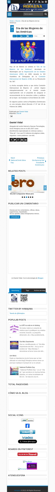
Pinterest (46, 2)
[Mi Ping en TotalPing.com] (32, 469)
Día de (19, 113)
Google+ (36, 2)
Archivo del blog (39, 290)
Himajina (17, 490)
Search (45, 14)
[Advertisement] (31, 149)
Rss (39, 2)
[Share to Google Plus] (17, 190)
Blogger (40, 278)
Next (10, 187)
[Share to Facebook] (12, 190)
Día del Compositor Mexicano (22, 194)
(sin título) (13, 356)
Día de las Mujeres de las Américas (29, 29)
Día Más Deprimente (27, 342)
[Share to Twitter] (15, 190)
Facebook (32, 2)
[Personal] (22, 469)
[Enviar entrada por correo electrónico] (10, 116)
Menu (9, 1)
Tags (27, 290)
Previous (45, 187)
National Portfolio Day (27, 367)
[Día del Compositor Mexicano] (27, 183)
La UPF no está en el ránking (30, 325)
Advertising (15, 290)
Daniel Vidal (23, 112)
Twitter (29, 2)
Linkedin (42, 2)
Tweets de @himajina (17, 313)
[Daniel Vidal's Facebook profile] (27, 427)
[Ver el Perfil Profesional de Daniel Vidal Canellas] (27, 438)
